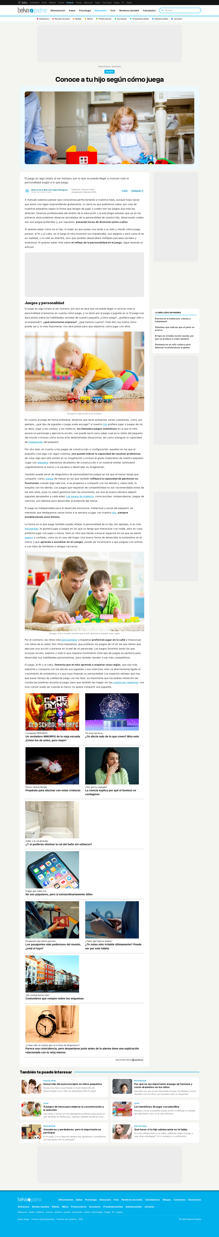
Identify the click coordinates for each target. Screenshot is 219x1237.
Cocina (61, 2)
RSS (81, 1219)
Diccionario (194, 1199)
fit (113, 1212)
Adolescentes (134, 1206)
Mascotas (88, 2)
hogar (107, 1212)
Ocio (112, 10)
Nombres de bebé (129, 10)
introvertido (31, 528)
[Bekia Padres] (32, 10)
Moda (44, 2)
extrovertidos (69, 639)
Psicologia (85, 10)
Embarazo (23, 1206)
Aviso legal (23, 1219)
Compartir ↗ (137, 191)
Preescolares (79, 1206)
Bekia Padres (104, 66)
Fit (123, 2)
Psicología (107, 2)
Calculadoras (150, 10)
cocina (49, 1212)
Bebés (55, 1206)
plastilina (43, 462)
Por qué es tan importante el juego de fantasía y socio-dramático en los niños (163, 1086)
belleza (40, 1212)
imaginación (35, 441)
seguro (29, 537)
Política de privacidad (43, 1219)
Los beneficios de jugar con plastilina (156, 1106)
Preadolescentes (113, 1206)
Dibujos (167, 1199)
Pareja (79, 2)
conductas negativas (125, 682)
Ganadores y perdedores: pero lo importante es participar (72, 1131)
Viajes (129, 2)
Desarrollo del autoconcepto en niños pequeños (72, 1084)
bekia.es (22, 1212)
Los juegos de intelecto (80, 496)
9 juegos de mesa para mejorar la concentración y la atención (73, 1108)
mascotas (77, 1212)
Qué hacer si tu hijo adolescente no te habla (160, 1129)
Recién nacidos (40, 1206)
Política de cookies (66, 1219)
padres (58, 1212)
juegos (49, 478)
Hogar (116, 2)
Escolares (95, 1206)
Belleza (52, 2)
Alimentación (57, 10)
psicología (97, 1212)
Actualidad (34, 2)
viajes (119, 1212)
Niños (65, 1206)
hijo (105, 424)
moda (31, 1212)
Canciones (180, 1199)
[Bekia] (22, 2)
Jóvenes (149, 1206)
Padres (70, 2)
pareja (67, 1212)
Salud (97, 2)
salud (87, 1212)
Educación (100, 10)
